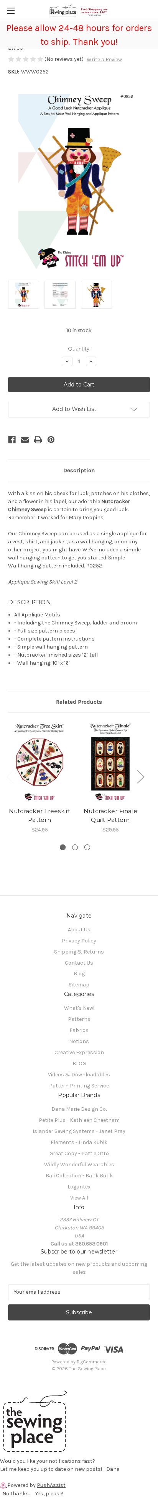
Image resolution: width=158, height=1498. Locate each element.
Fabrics (79, 1030)
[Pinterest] (51, 439)
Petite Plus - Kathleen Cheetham (79, 1120)
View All (79, 1198)
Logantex (79, 1186)
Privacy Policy (79, 940)
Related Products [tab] (79, 701)
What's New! (79, 1008)
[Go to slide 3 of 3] (87, 847)
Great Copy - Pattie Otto (79, 1153)
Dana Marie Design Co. (79, 1109)
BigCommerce (92, 1361)
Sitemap (79, 984)
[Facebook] (12, 439)
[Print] (38, 439)
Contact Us (79, 963)
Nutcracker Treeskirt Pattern (40, 815)
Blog (79, 973)
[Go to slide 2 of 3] (75, 847)
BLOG (79, 1063)
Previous (10, 776)
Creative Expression (79, 1052)
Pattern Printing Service (79, 1085)
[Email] (25, 439)
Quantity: (79, 349)
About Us (79, 929)
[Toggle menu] (10, 10)
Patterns (79, 1019)
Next (140, 776)
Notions (79, 1041)
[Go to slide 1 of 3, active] (63, 847)
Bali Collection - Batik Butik (79, 1175)
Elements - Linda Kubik (79, 1142)
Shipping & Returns (79, 952)
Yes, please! (49, 1493)
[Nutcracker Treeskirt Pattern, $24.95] (39, 762)
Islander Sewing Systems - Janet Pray (79, 1131)
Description (79, 470)
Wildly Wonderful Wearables (79, 1164)
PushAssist (51, 1485)
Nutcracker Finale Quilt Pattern (110, 815)
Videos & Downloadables (79, 1074)
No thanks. (16, 1493)
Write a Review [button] (104, 59)
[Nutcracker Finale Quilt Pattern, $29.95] (110, 762)
